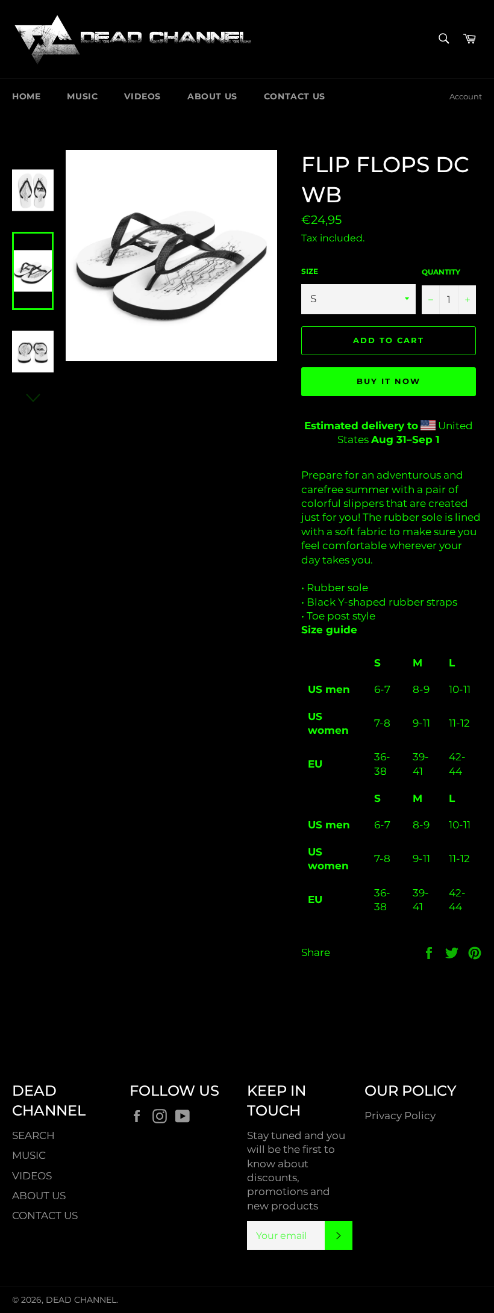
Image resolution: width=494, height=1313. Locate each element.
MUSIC (82, 96)
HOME (26, 96)
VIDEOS (142, 96)
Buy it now (389, 381)
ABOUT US (212, 96)
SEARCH (33, 1135)
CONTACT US (294, 96)
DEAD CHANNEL (81, 1300)
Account (465, 96)
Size (309, 271)
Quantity (441, 271)
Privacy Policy (400, 1116)
